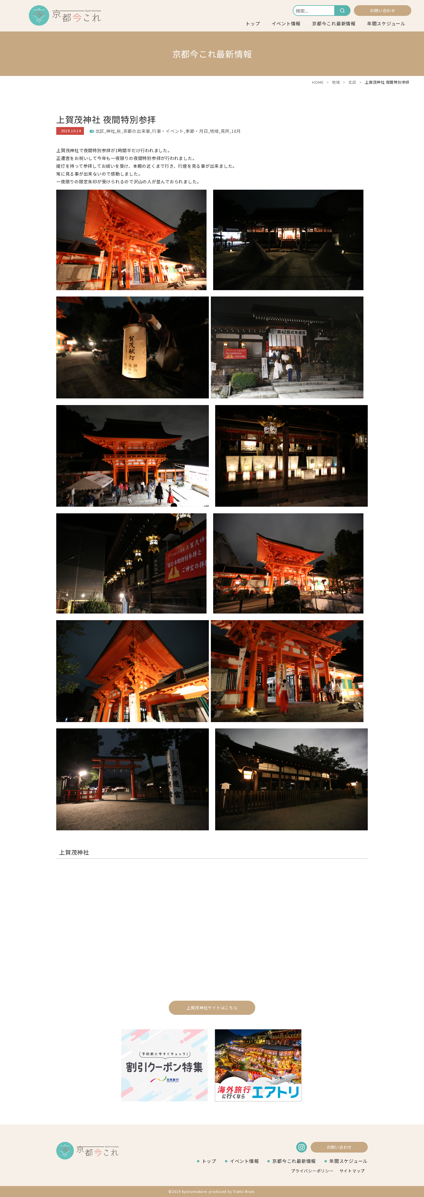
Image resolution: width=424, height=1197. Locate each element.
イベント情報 (286, 23)
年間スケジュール (386, 23)
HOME (317, 82)
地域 (336, 82)
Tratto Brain (243, 1191)
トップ (252, 23)
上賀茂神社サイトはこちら (212, 1007)
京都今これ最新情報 (334, 23)
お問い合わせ (382, 10)
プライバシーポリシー (312, 1171)
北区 (352, 82)
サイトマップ (352, 1171)
